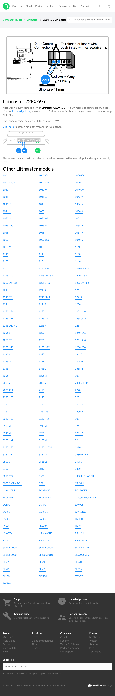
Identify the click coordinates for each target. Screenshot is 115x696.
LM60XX (43, 526)
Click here (8, 127)
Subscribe (8, 660)
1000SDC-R (9, 182)
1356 (5, 376)
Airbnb (35, 644)
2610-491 (44, 419)
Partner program (69, 648)
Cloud (29, 6)
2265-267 (80, 404)
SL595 (78, 569)
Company (65, 633)
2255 (78, 397)
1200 (5, 268)
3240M (43, 426)
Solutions (50, 6)
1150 (78, 254)
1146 (41, 254)
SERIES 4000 (82, 548)
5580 (41, 476)
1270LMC (44, 347)
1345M (7, 361)
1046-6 (79, 204)
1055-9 (79, 225)
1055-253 (8, 225)
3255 (41, 433)
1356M (43, 376)
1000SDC (80, 175)
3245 (78, 426)
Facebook (94, 637)
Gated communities (42, 641)
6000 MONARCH (84, 476)
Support (85, 6)
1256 (78, 326)
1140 (78, 247)
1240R (42, 290)
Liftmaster (32, 20)
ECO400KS (45, 497)
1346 (41, 361)
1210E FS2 (44, 268)
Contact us (95, 652)
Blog (75, 6)
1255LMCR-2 (10, 326)
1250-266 (8, 311)
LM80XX (7, 533)
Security (64, 641)
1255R (42, 326)
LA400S (79, 505)
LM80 (78, 526)
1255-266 (8, 318)
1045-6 (43, 197)
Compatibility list (12, 20)
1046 (41, 204)
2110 (41, 390)
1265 (41, 340)
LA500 (6, 519)
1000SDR (44, 182)
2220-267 (8, 397)
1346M (79, 361)
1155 (5, 261)
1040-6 (7, 190)
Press (92, 648)
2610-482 (8, 419)
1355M (79, 369)
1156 (41, 261)
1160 (78, 261)
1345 (41, 354)
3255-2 (79, 433)
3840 (41, 469)
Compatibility (10, 648)
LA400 (42, 505)
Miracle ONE (45, 533)
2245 (41, 397)
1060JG (43, 247)
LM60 (6, 526)
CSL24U (79, 483)
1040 (78, 182)
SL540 (42, 562)
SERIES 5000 (10, 555)
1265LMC (8, 347)
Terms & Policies (69, 644)
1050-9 (7, 218)
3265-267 (8, 447)
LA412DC (80, 512)
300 (77, 419)
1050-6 (79, 211)
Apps (5, 652)
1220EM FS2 (10, 283)
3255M (43, 440)
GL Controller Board (85, 497)
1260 (41, 333)
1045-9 (79, 197)
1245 (78, 290)
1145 (5, 254)
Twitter (93, 641)
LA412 (6, 512)
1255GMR (80, 318)
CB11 (42, 483)
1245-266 (8, 297)
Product (7, 633)
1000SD (43, 175)
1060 (5, 240)
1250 (78, 304)
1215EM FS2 (46, 276)
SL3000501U (82, 555)
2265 (41, 404)
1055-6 (43, 225)
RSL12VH (44, 540)
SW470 (79, 576)
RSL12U (79, 533)
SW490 (7, 583)
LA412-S (43, 512)
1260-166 (80, 333)
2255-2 (7, 404)
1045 (5, 197)
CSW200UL (9, 490)
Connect (94, 633)
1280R (6, 354)
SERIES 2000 (10, 548)
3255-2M (8, 440)
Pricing (38, 6)
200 (77, 376)
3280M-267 (81, 454)
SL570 (78, 562)
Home (35, 637)
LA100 (6, 505)
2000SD (7, 383)
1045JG (7, 204)
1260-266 (8, 340)
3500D (6, 462)
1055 (78, 218)
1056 (5, 233)
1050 (41, 211)
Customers (64, 6)
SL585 (42, 569)
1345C (78, 354)
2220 (78, 390)
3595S (78, 462)
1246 (5, 304)
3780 (5, 469)
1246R (42, 304)
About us (65, 637)
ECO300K (44, 490)
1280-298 (80, 347)
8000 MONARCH (12, 483)
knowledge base (21, 111)
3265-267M (45, 447)
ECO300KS (81, 490)
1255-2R (43, 318)
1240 (5, 290)
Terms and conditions (41, 685)
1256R (6, 333)
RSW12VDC (81, 540)
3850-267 (8, 476)
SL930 (6, 576)
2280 (5, 412)
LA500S (43, 519)
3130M (7, 426)
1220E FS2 (81, 276)
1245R (78, 297)
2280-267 (44, 412)
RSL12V (7, 540)
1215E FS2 (8, 276)
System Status (59, 685)
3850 (78, 469)
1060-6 (79, 240)
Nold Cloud (9, 641)
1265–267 (80, 340)
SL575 (6, 569)
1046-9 (7, 211)
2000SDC (44, 383)
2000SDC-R (81, 383)
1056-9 (79, 233)
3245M (7, 433)
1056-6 (43, 233)
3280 (78, 447)
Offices (36, 648)
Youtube (93, 644)
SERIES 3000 (46, 548)
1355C (42, 369)
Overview (17, 6)
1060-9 (7, 247)
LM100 (79, 519)
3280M (43, 454)
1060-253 (44, 240)
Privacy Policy (23, 685)
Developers (66, 652)
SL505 (6, 562)
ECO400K (8, 497)
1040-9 (43, 190)
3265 (78, 440)
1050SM (43, 218)
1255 (41, 311)
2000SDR (8, 390)
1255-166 (80, 311)
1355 (5, 369)
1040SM (79, 190)
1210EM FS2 (82, 268)
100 (5, 175)
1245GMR (44, 297)
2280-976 (80, 412)
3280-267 (8, 454)
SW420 (43, 576)
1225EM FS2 (82, 283)
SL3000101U (46, 555)
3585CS (43, 462)
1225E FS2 (44, 283)
